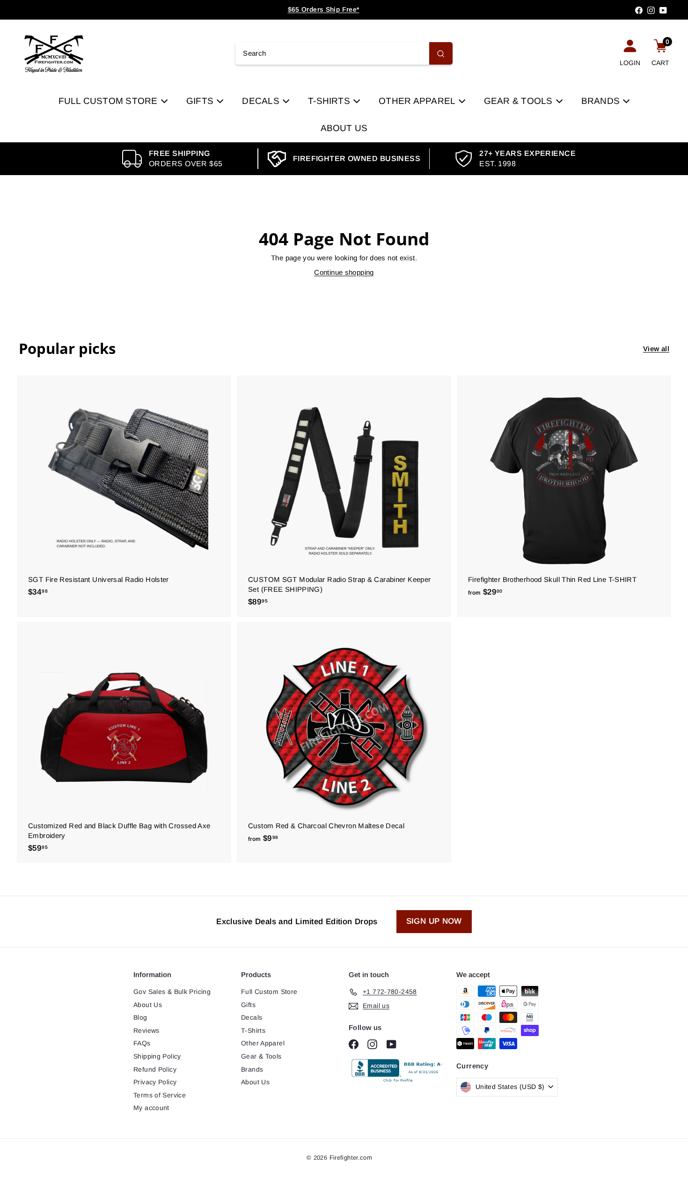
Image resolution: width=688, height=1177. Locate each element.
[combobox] (343, 53)
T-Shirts (330, 101)
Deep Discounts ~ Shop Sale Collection (323, 9)
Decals (262, 101)
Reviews (146, 1030)
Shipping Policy (157, 1056)
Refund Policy (154, 1069)
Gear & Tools (519, 101)
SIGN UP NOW (434, 921)
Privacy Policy (154, 1082)
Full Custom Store (109, 101)
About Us (344, 128)
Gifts (201, 101)
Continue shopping (343, 272)
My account (151, 1107)
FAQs (142, 1043)
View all (656, 349)
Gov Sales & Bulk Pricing (172, 991)
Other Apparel (418, 101)
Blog (140, 1017)
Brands (601, 101)
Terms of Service (159, 1095)
